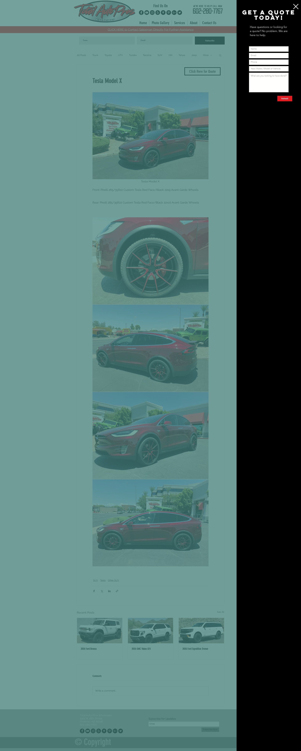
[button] (295, 6)
